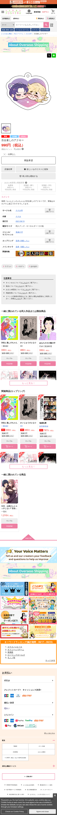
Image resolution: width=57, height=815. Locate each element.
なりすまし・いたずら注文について (40, 794)
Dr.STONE (45, 29)
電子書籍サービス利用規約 (13, 789)
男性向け (41, 18)
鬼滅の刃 (5, 433)
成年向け (16, 18)
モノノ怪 (11, 657)
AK (21, 426)
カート (11, 446)
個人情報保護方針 (32, 789)
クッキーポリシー (48, 789)
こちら (24, 282)
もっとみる (50, 660)
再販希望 (28, 160)
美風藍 (10, 652)
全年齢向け (6, 18)
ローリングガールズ (16, 655)
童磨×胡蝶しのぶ (7, 353)
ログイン (45, 12)
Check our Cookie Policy (14, 811)
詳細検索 (51, 25)
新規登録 (37, 12)
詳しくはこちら (49, 733)
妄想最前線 (43, 426)
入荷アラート (50, 211)
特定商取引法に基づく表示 (16, 794)
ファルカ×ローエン (22, 29)
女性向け (52, 18)
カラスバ (35, 29)
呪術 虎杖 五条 (7, 29)
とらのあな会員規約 (28, 785)
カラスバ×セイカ (14, 646)
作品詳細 (9, 363)
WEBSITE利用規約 (12, 785)
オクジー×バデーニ (15, 649)
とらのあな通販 (6, 33)
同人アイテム (18, 33)
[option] (28, 91)
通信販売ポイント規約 (46, 785)
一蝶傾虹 (4, 426)
